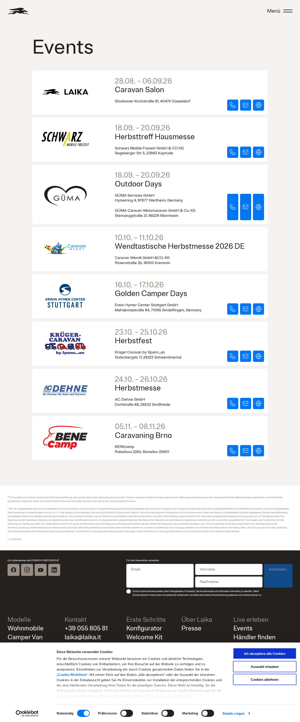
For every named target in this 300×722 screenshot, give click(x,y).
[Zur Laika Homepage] (18, 11)
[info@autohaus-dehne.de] (245, 403)
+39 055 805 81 (86, 628)
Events (242, 628)
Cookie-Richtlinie (72, 675)
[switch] (126, 713)
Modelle (19, 620)
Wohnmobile (26, 628)
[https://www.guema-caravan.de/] (258, 207)
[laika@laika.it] (245, 105)
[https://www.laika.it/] (258, 105)
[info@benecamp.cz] (245, 450)
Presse (191, 628)
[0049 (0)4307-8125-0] (232, 356)
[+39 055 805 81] (232, 105)
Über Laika (196, 620)
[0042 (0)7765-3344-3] (232, 450)
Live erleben (250, 620)
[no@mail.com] (245, 152)
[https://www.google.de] (258, 152)
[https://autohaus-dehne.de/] (258, 403)
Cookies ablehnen (264, 679)
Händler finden (254, 637)
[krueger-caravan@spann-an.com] (245, 356)
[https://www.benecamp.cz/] (258, 450)
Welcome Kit (144, 637)
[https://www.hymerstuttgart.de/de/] (258, 309)
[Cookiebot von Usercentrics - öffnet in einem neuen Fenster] (27, 713)
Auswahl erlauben (265, 666)
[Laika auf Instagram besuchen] (27, 570)
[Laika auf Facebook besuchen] (14, 570)
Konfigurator (144, 628)
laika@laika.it (83, 637)
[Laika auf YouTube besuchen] (41, 570)
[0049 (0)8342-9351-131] (232, 207)
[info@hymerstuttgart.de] (245, 309)
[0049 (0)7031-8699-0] (232, 309)
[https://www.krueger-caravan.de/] (258, 356)
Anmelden (277, 569)
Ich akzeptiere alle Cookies (264, 653)
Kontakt (76, 620)
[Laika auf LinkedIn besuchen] (54, 570)
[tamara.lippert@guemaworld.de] (245, 207)
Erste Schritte (146, 620)
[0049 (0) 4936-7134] (232, 403)
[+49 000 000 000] (232, 152)
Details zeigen (233, 713)
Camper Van (25, 637)
